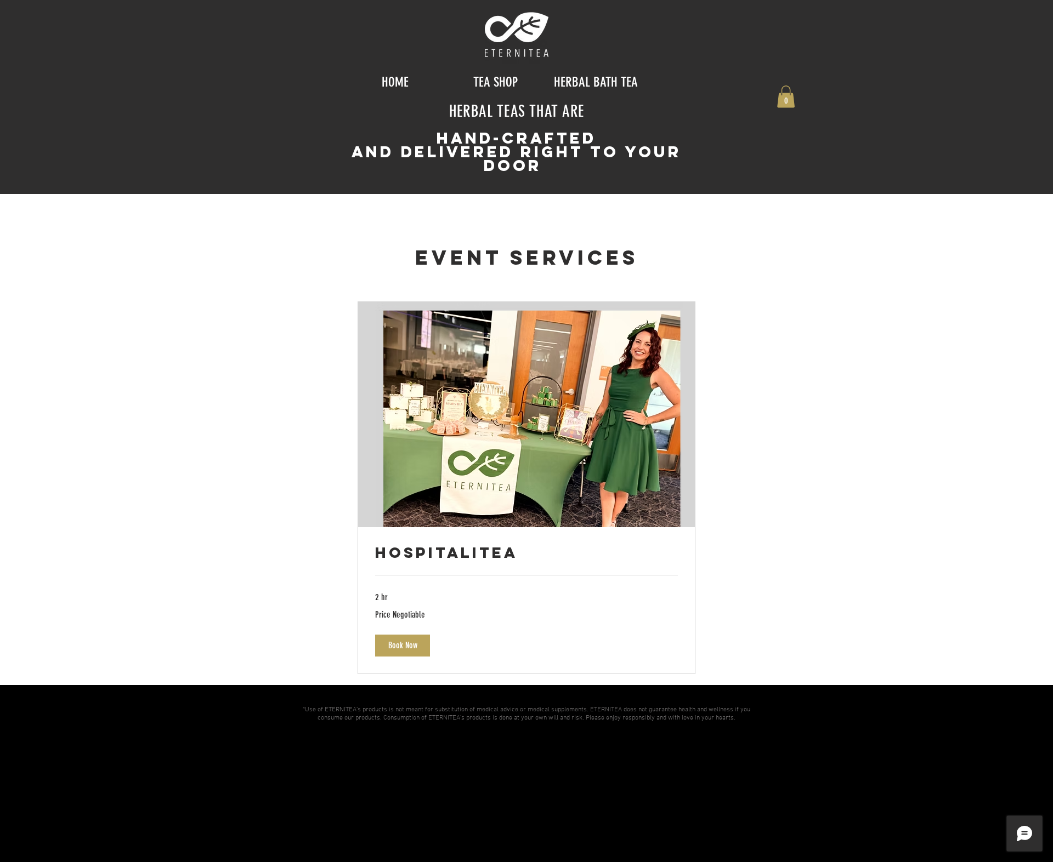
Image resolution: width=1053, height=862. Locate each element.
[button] (786, 96)
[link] (526, 553)
